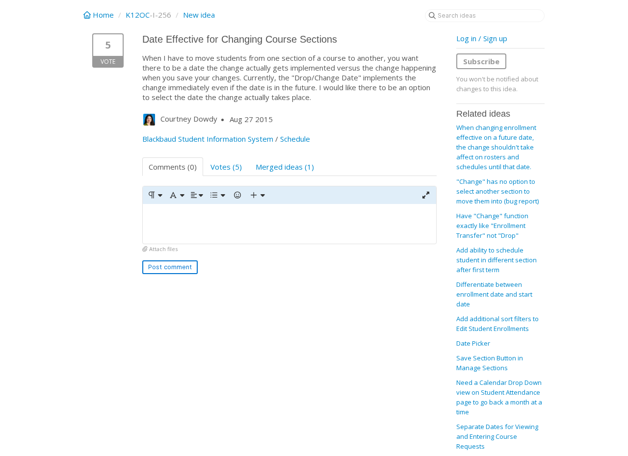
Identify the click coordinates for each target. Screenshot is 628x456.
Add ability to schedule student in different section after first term (496, 260)
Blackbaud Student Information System (207, 139)
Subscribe (481, 61)
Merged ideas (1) (285, 167)
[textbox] (289, 224)
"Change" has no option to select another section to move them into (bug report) (497, 191)
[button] (155, 195)
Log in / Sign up (481, 38)
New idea (199, 15)
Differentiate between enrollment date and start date (494, 294)
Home (103, 15)
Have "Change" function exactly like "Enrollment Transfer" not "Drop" (492, 225)
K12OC (138, 15)
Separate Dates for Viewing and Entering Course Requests (497, 436)
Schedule (295, 139)
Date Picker (473, 343)
